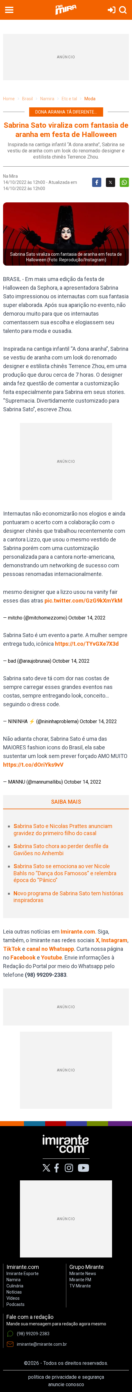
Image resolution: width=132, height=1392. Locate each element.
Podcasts (15, 1304)
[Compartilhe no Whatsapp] (124, 182)
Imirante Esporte (22, 1273)
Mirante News (82, 1273)
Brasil (27, 98)
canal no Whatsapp (50, 949)
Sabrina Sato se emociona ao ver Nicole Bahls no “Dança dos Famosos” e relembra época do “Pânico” (65, 873)
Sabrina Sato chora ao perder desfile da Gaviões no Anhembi (61, 849)
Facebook (23, 957)
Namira (47, 98)
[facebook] (56, 1168)
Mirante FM (80, 1279)
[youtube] (83, 1168)
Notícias (14, 1292)
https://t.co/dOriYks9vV (33, 764)
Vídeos (13, 1298)
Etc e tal (69, 98)
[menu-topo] (9, 10)
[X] (46, 1168)
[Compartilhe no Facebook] (96, 182)
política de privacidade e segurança (66, 1377)
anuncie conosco (66, 1384)
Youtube (51, 957)
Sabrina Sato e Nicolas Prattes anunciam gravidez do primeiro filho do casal (63, 829)
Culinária (14, 1285)
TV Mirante (80, 1285)
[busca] (123, 10)
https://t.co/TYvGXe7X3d (87, 643)
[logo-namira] (66, 10)
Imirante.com (78, 931)
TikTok (12, 949)
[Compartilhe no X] (110, 182)
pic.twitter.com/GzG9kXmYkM (83, 600)
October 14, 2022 (87, 618)
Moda (89, 98)
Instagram (114, 940)
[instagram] (69, 1168)
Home (9, 98)
